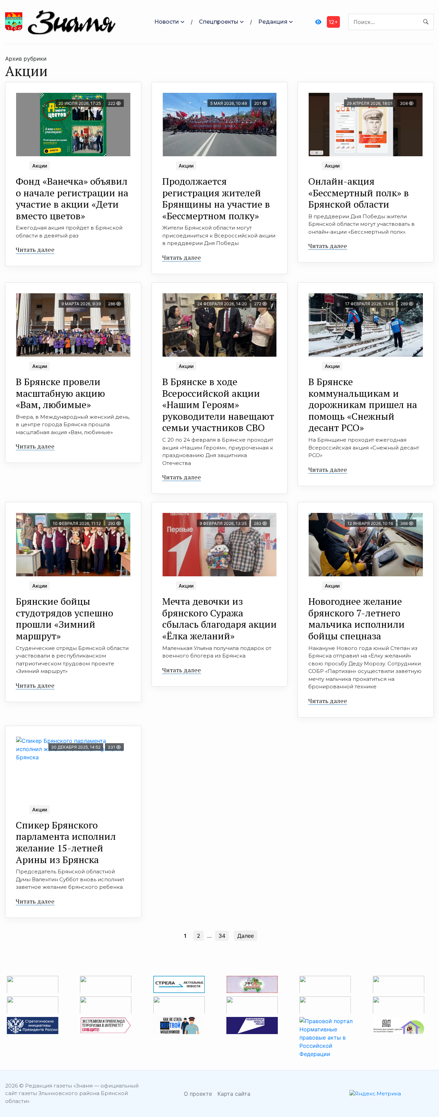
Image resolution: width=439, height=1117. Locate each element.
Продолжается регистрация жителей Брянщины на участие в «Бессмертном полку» (216, 198)
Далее (245, 935)
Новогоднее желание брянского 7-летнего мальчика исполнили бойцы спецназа (356, 618)
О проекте (198, 1093)
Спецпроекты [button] (218, 22)
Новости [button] (166, 22)
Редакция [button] (272, 22)
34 (221, 935)
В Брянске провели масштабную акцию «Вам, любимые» (60, 393)
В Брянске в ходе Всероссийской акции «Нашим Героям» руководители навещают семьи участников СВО (218, 404)
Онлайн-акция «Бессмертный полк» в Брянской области (358, 192)
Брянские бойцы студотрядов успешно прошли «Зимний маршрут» (64, 618)
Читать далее (35, 249)
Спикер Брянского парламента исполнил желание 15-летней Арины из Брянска (66, 842)
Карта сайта (233, 1093)
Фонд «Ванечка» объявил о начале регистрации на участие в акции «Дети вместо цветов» (72, 198)
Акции (39, 166)
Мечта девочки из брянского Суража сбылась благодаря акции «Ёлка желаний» (219, 618)
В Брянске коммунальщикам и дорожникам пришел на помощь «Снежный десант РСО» (362, 404)
